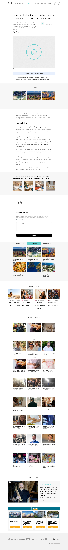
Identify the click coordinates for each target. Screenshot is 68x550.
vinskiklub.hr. (27, 81)
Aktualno (29, 3)
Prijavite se (34, 235)
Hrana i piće (18, 3)
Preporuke (50, 3)
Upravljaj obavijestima (55, 543)
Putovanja (24, 3)
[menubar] (58, 3)
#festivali (53, 10)
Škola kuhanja (43, 3)
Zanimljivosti (36, 3)
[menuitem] (58, 3)
